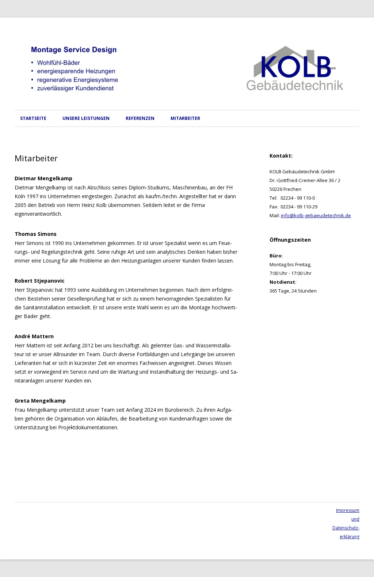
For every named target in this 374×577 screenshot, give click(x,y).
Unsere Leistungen (86, 118)
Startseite (33, 118)
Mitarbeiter (185, 118)
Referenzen (140, 118)
